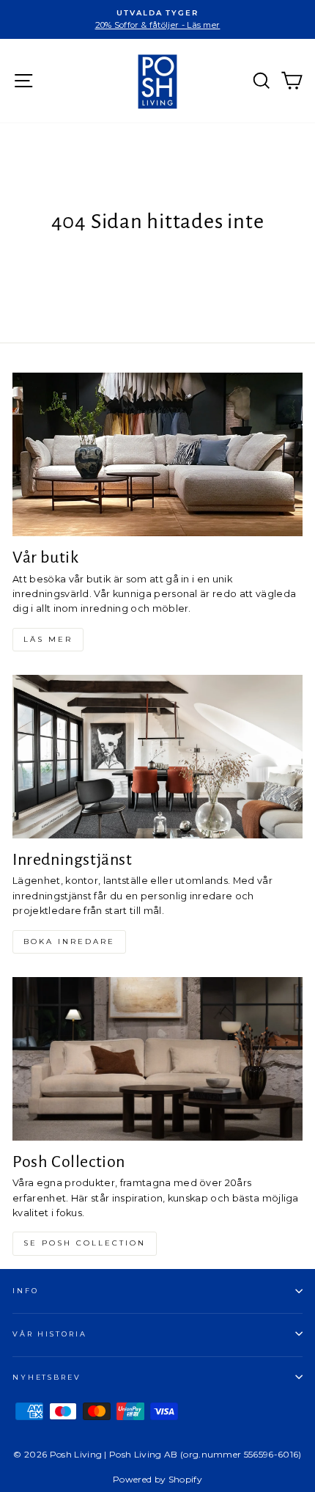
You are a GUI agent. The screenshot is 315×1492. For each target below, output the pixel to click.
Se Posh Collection (84, 1243)
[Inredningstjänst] (157, 756)
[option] (157, 19)
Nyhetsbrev (46, 1377)
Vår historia (49, 1334)
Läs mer (48, 639)
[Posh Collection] (157, 1059)
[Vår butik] (157, 454)
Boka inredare (69, 941)
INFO (25, 1291)
